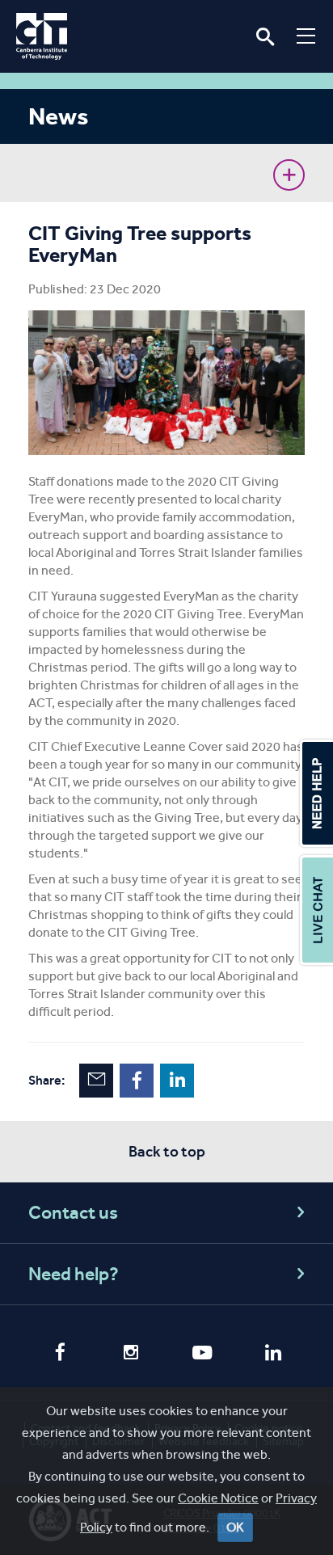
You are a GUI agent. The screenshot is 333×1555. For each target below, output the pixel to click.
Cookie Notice (218, 1498)
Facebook (137, 1081)
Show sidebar (289, 175)
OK (235, 1527)
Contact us (73, 1213)
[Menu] (306, 35)
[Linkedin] (273, 1354)
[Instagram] (130, 1354)
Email (96, 1081)
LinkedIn (177, 1081)
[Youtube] (202, 1354)
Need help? (73, 1274)
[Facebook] (59, 1354)
